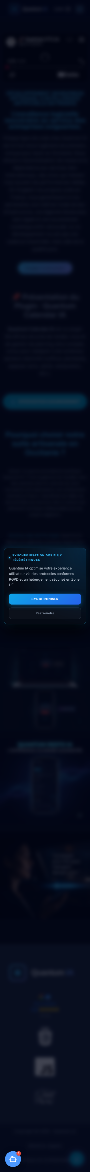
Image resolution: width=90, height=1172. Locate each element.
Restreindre (45, 613)
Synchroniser (45, 599)
